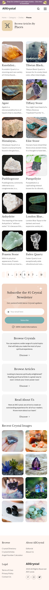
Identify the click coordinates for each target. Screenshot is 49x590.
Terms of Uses (7, 570)
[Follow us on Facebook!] (28, 577)
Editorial (29, 548)
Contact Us (6, 577)
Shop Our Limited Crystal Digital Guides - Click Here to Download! (24, 2)
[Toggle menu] (45, 8)
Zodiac (21, 17)
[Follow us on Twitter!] (39, 577)
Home (4, 17)
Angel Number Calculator (12, 555)
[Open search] (38, 9)
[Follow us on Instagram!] (34, 577)
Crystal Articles (8, 552)
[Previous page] (4, 275)
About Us (30, 552)
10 (41, 274)
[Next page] (45, 275)
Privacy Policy (7, 573)
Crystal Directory (9, 548)
